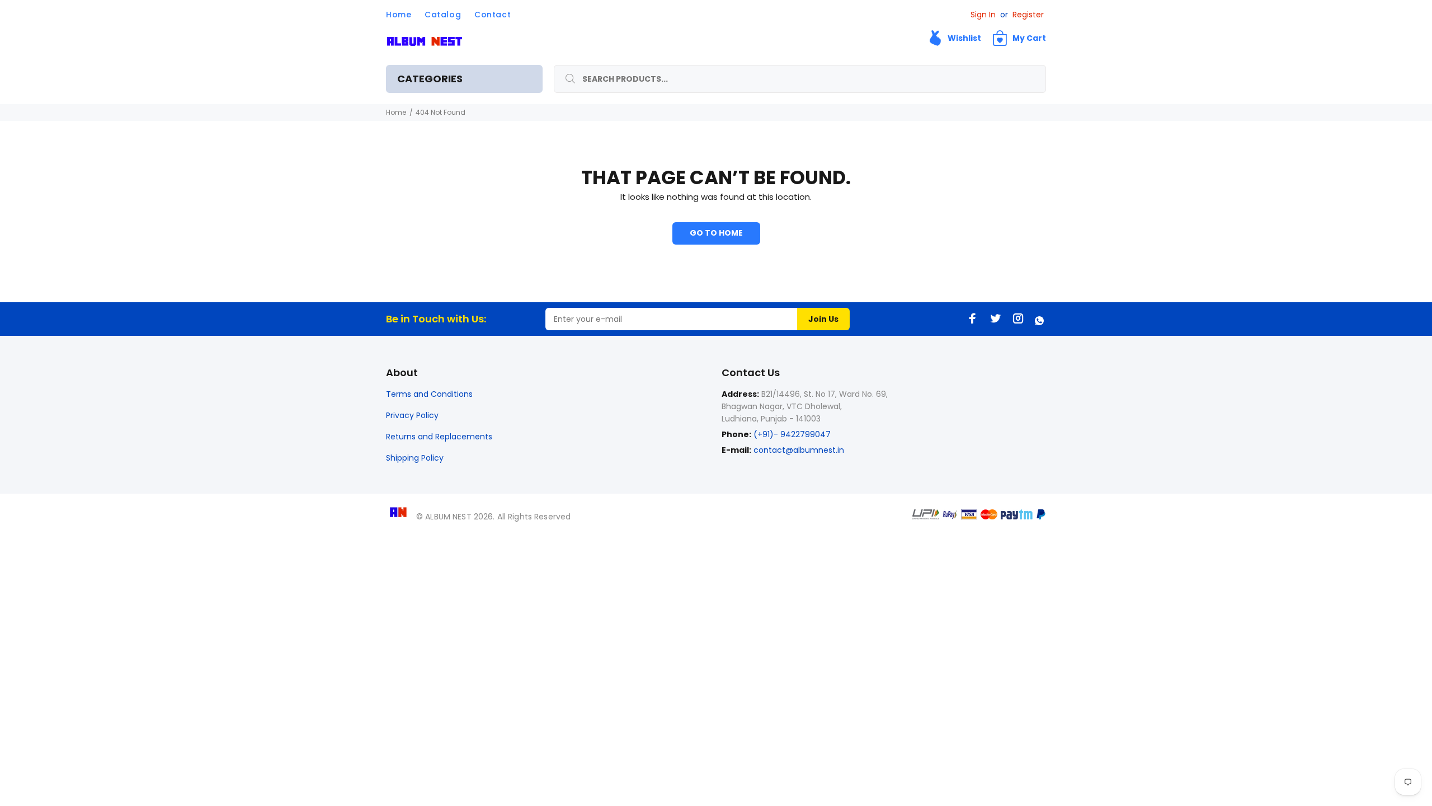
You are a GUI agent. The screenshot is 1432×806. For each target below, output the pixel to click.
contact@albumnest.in (798, 450)
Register (1028, 14)
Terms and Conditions (429, 394)
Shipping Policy (415, 457)
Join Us (823, 319)
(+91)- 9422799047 (791, 434)
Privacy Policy (412, 415)
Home (396, 112)
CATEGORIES (430, 79)
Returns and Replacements (439, 436)
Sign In (983, 14)
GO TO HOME (716, 232)
